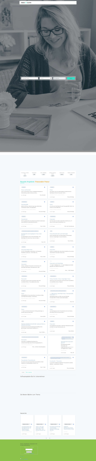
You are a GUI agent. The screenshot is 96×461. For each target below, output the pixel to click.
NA (22, 321)
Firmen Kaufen (26, 2)
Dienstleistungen (53, 357)
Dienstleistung (53, 216)
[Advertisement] (48, 163)
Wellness (54, 306)
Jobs (51, 358)
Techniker (59, 358)
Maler (62, 357)
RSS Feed (22, 456)
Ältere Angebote (29, 372)
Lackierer (65, 357)
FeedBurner (32, 453)
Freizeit (52, 306)
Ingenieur (56, 358)
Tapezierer (67, 357)
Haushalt (60, 357)
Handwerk (23, 216)
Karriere (53, 358)
